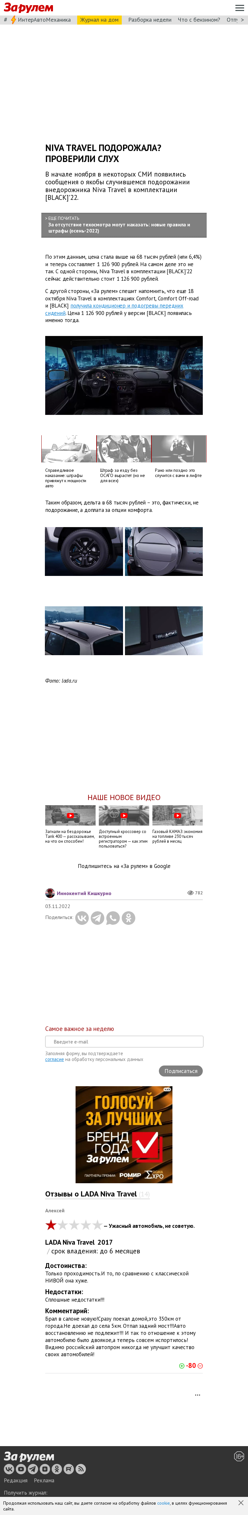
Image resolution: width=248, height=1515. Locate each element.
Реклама (44, 1480)
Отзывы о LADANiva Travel (97, 1194)
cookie (163, 1503)
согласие (54, 1059)
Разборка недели (149, 19)
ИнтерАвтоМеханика (44, 19)
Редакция (15, 1480)
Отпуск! (236, 19)
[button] (241, 1503)
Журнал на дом (99, 19)
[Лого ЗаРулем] (28, 8)
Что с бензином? (199, 19)
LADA (53, 1242)
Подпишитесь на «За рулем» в (124, 866)
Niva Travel (79, 1242)
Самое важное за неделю (79, 1029)
